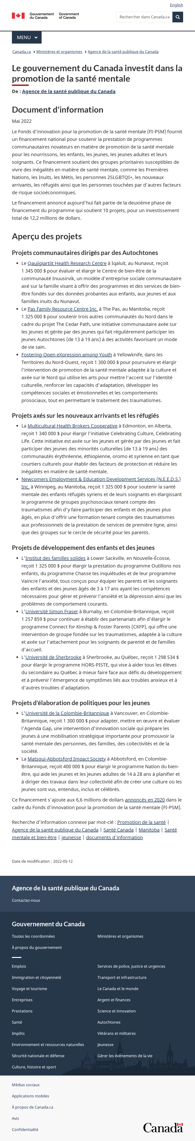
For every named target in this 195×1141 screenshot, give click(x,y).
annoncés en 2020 (145, 800)
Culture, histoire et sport (34, 1067)
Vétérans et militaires (117, 1033)
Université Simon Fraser (51, 611)
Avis (15, 1118)
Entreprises (22, 999)
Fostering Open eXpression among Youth (66, 354)
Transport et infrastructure (122, 977)
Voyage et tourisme (29, 988)
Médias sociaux (25, 1084)
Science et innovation (117, 1011)
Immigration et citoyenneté (36, 977)
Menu (29, 37)
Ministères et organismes (59, 51)
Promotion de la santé (141, 822)
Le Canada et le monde (118, 988)
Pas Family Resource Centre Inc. (63, 309)
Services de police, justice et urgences (131, 966)
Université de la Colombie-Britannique (67, 713)
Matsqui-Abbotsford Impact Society (67, 759)
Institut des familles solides (55, 558)
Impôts (18, 1033)
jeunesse (71, 837)
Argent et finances (114, 999)
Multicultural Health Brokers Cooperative (72, 426)
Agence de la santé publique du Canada (123, 51)
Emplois (19, 966)
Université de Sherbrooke (53, 657)
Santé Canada (118, 830)
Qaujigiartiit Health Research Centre (67, 263)
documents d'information (114, 837)
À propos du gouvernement (37, 947)
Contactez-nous (26, 900)
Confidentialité (25, 1129)
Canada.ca (21, 51)
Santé (17, 1022)
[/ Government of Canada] (45, 15)
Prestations (22, 1011)
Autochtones (109, 1022)
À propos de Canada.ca (32, 1107)
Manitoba (149, 830)
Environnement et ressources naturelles (48, 1044)
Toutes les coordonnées (33, 936)
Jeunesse (105, 1044)
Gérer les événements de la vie (125, 1055)
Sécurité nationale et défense (38, 1055)
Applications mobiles (30, 1096)
